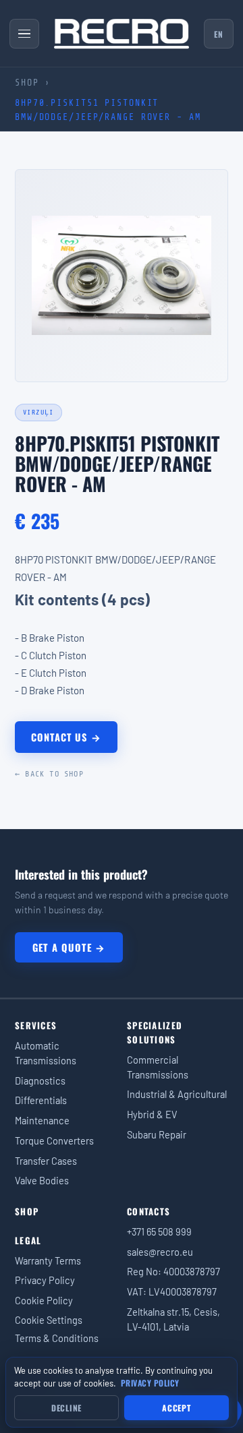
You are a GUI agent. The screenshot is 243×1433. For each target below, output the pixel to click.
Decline (66, 1407)
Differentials (41, 1100)
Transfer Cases (46, 1161)
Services (36, 1025)
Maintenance (42, 1120)
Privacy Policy (45, 1280)
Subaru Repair (156, 1134)
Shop (27, 83)
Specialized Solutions (154, 1032)
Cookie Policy (44, 1300)
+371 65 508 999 (159, 1231)
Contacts (148, 1211)
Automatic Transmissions (45, 1052)
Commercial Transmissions (157, 1067)
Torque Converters (54, 1140)
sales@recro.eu (160, 1252)
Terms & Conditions (57, 1338)
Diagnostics (40, 1080)
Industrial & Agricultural (177, 1094)
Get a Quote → (68, 947)
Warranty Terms (48, 1260)
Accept (176, 1407)
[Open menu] (24, 34)
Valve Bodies (42, 1180)
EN (218, 34)
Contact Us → (66, 737)
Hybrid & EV (152, 1114)
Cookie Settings (48, 1320)
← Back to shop (49, 774)
